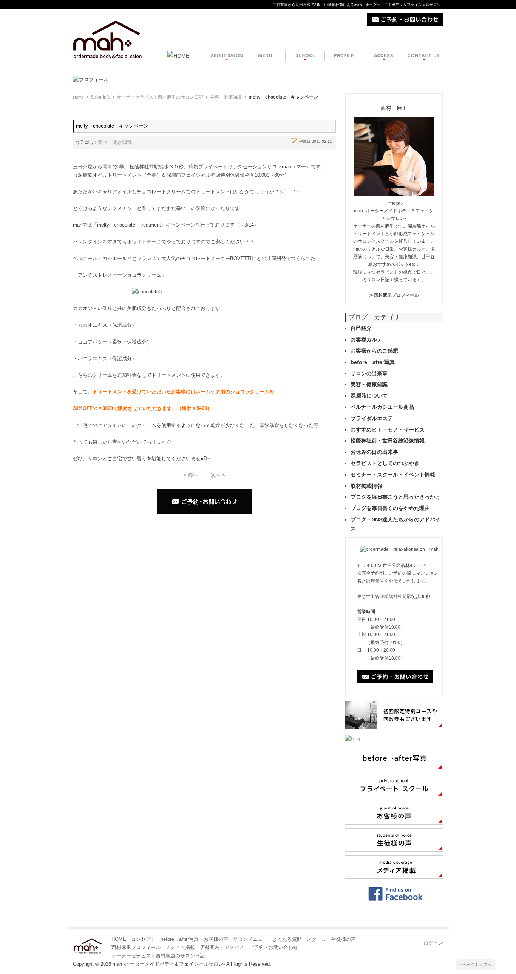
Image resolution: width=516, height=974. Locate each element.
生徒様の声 (343, 939)
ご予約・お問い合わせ (273, 947)
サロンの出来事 (369, 373)
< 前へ (191, 475)
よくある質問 (287, 939)
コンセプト (143, 939)
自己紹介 (361, 328)
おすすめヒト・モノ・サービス (388, 430)
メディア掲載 (180, 947)
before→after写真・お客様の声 (194, 939)
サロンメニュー (250, 939)
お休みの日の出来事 (374, 452)
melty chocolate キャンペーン (112, 126)
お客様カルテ (366, 339)
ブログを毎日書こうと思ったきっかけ (395, 497)
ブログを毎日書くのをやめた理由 (390, 508)
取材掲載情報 (366, 486)
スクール (316, 939)
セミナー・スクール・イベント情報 (393, 475)
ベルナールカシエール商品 (382, 407)
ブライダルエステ (372, 418)
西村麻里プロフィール (396, 295)
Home (78, 97)
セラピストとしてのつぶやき (385, 463)
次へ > (218, 475)
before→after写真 (373, 362)
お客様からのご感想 (374, 351)
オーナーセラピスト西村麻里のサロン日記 (160, 96)
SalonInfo (100, 96)
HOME (118, 939)
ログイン (433, 943)
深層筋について (369, 396)
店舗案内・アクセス (222, 947)
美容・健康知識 (226, 96)
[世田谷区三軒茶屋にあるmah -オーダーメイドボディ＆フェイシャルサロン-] (107, 34)
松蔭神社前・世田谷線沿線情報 (388, 441)
